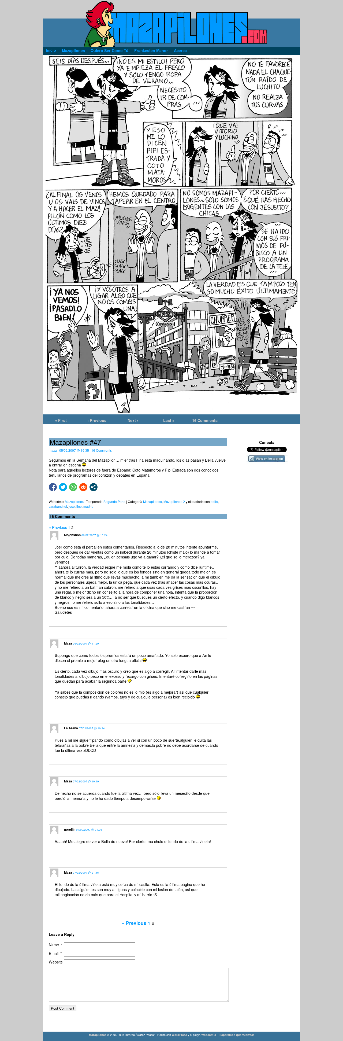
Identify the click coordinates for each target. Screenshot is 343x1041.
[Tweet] (63, 487)
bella (214, 501)
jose (72, 506)
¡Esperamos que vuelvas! (236, 1035)
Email (55, 953)
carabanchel (58, 506)
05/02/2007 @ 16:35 (74, 450)
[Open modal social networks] (94, 487)
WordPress (179, 1035)
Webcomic (208, 1035)
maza (53, 450)
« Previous (58, 527)
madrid (88, 506)
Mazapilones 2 (174, 501)
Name (56, 944)
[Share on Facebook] (53, 487)
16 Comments (205, 420)
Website (56, 962)
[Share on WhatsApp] (73, 487)
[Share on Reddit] (83, 487)
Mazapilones (152, 501)
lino (79, 506)
